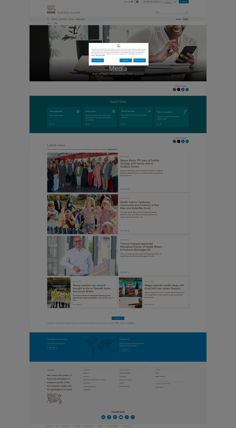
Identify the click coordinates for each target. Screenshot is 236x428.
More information (100, 55)
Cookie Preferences (97, 60)
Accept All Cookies (140, 60)
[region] (119, 54)
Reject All (125, 60)
